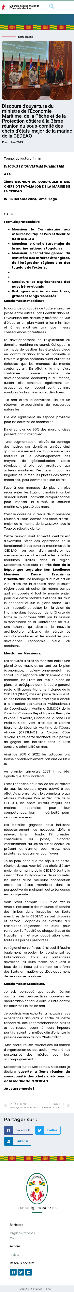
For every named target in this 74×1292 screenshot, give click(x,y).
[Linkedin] (28, 1272)
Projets (14, 1255)
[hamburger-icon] (67, 7)
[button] (18, 1130)
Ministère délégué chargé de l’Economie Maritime (24, 7)
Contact (16, 1238)
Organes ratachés (22, 1233)
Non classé (25, 37)
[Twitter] (21, 1272)
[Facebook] (13, 1272)
